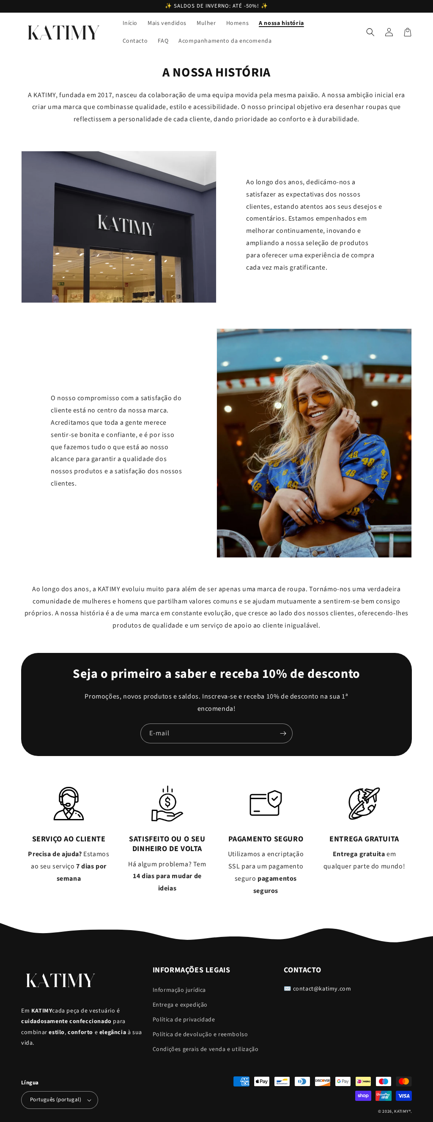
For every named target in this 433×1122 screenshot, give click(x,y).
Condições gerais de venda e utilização (206, 1049)
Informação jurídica (179, 990)
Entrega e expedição (180, 1005)
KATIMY (401, 1111)
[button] (370, 32)
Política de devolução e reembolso (200, 1034)
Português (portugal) (55, 1099)
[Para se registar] (283, 733)
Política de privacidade (184, 1020)
